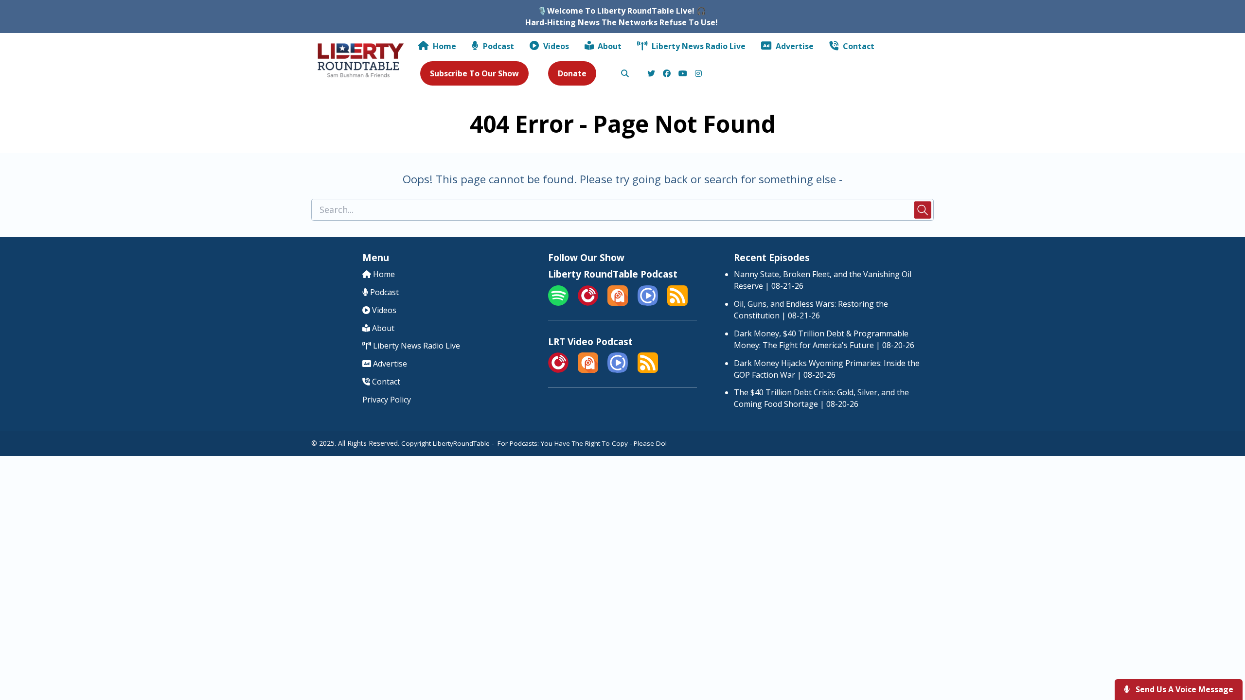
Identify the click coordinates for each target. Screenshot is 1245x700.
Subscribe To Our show (474, 73)
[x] (651, 74)
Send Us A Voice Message (1183, 689)
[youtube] (683, 74)
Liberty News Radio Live (698, 46)
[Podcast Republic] (648, 303)
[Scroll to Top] (1222, 654)
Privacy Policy (386, 399)
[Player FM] (588, 303)
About (609, 46)
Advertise (794, 46)
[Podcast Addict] (617, 303)
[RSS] (677, 303)
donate (572, 73)
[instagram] (697, 74)
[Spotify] (558, 303)
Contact (857, 46)
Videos (555, 46)
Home (443, 46)
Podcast (497, 46)
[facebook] (667, 74)
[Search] (624, 74)
